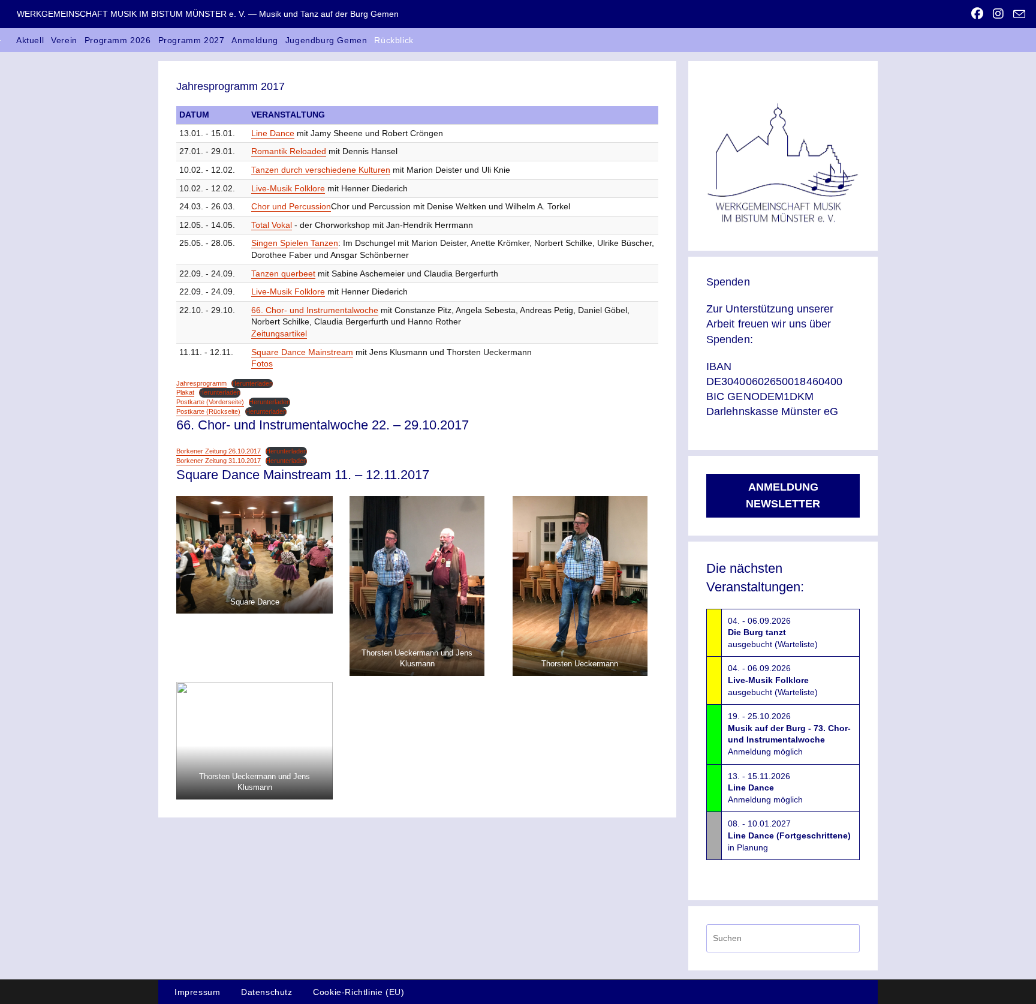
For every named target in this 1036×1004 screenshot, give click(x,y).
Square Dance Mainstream (302, 352)
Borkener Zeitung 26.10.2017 (218, 451)
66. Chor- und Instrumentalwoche (314, 310)
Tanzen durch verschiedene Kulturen (320, 170)
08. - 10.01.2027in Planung (789, 835)
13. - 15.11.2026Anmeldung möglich (765, 787)
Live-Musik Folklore (288, 188)
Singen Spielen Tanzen (294, 243)
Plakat (185, 392)
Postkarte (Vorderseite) (210, 401)
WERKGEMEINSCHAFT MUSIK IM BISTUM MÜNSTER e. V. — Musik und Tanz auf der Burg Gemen (208, 14)
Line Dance (272, 133)
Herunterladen (252, 383)
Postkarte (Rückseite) (208, 411)
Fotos (262, 363)
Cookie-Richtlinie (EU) (358, 992)
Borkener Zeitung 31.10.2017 (218, 460)
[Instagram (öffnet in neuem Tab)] (998, 14)
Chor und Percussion (291, 206)
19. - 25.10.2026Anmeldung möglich (789, 733)
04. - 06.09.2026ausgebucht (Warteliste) (773, 632)
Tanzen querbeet (283, 273)
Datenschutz (267, 992)
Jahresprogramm (201, 383)
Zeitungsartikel (279, 333)
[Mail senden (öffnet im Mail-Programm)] (1016, 14)
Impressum (197, 992)
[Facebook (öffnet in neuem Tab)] (977, 14)
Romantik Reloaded (288, 151)
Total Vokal (271, 225)
